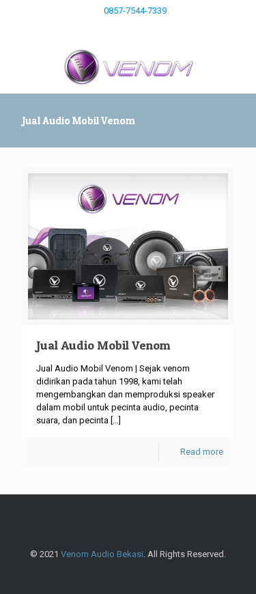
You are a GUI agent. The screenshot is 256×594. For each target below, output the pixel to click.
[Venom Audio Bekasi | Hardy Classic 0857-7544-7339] (128, 66)
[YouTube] (119, 28)
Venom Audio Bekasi (102, 554)
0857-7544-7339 (135, 10)
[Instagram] (137, 28)
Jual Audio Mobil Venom (103, 345)
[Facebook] (101, 28)
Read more (201, 452)
